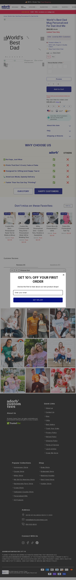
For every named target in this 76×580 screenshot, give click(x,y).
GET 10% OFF (38, 300)
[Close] (63, 275)
